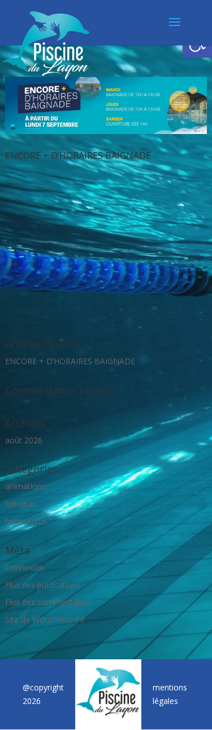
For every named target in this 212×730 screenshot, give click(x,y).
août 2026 (23, 440)
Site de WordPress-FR (45, 619)
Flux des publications (43, 585)
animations (25, 486)
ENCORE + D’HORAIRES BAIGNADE (78, 155)
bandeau (21, 503)
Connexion (24, 567)
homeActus (26, 521)
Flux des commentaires (47, 602)
